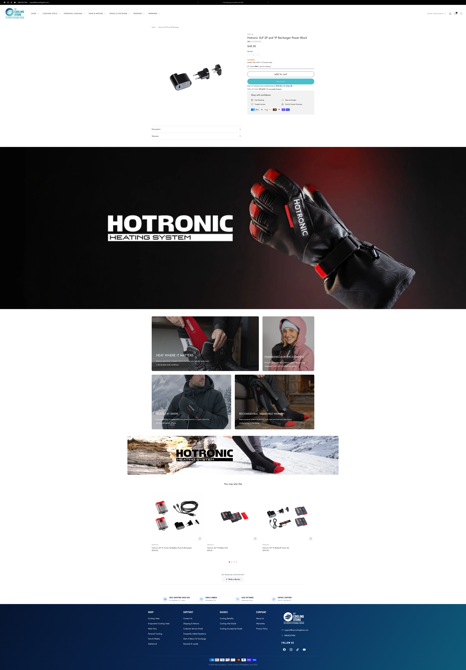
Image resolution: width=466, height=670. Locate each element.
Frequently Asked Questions (194, 633)
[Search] (461, 13)
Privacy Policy (262, 628)
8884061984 (289, 635)
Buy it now (281, 81)
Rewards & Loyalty (190, 643)
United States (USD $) (435, 14)
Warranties (260, 623)
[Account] (450, 13)
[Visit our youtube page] (15, 2)
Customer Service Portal (193, 628)
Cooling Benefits (226, 618)
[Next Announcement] (267, 2)
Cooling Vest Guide (228, 623)
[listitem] (233, 2)
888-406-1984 (22, 2)
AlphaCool (152, 643)
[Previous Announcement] (198, 2)
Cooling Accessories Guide (231, 628)
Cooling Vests (50, 13)
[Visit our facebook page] (4, 2)
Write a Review (235, 580)
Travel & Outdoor (118, 13)
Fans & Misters (96, 13)
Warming (152, 13)
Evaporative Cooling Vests (158, 623)
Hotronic (250, 34)
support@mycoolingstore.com (39, 2)
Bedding (138, 13)
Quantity (250, 51)
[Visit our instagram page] (8, 2)
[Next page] (314, 516)
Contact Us (187, 618)
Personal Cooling (73, 13)
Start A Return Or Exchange (194, 638)
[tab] (229, 562)
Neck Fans (152, 628)
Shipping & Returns (191, 623)
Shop (33, 13)
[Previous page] (152, 516)
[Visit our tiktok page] (11, 2)
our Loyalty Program (275, 89)
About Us (260, 618)
